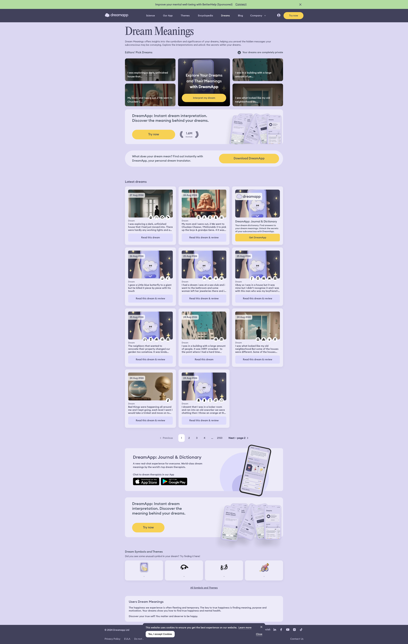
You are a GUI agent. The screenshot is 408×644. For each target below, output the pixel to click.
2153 (219, 438)
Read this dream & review (204, 237)
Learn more (244, 627)
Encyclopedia (205, 15)
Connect (241, 4)
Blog (240, 15)
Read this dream (150, 237)
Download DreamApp (249, 158)
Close (259, 634)
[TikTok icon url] (301, 629)
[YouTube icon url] (287, 629)
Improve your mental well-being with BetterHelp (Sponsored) (194, 4)
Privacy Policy (112, 638)
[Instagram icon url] (294, 629)
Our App (168, 15)
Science (150, 15)
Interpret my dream (204, 98)
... (212, 438)
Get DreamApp (257, 237)
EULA (127, 638)
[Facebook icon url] (281, 629)
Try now (293, 15)
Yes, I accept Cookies (160, 634)
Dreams (225, 15)
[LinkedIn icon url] (275, 629)
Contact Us (296, 638)
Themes (185, 15)
